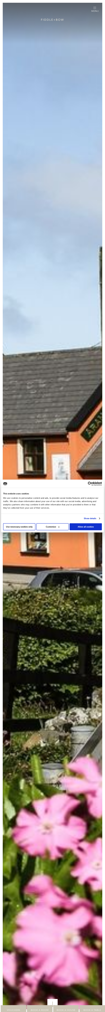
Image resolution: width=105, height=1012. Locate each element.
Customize (51, 527)
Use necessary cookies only (19, 527)
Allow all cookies (86, 527)
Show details (90, 518)
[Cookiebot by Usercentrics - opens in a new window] (90, 484)
